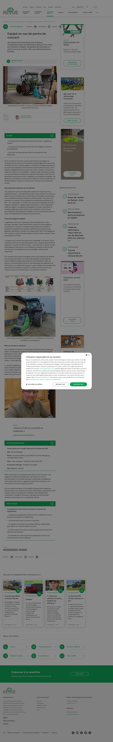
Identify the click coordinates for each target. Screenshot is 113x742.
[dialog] (56, 371)
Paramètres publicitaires (42, 377)
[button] (34, 384)
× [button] (89, 355)
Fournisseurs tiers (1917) (47, 368)
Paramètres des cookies (36, 379)
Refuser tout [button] (60, 384)
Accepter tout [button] (78, 384)
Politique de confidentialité (52, 379)
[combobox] (86, 355)
